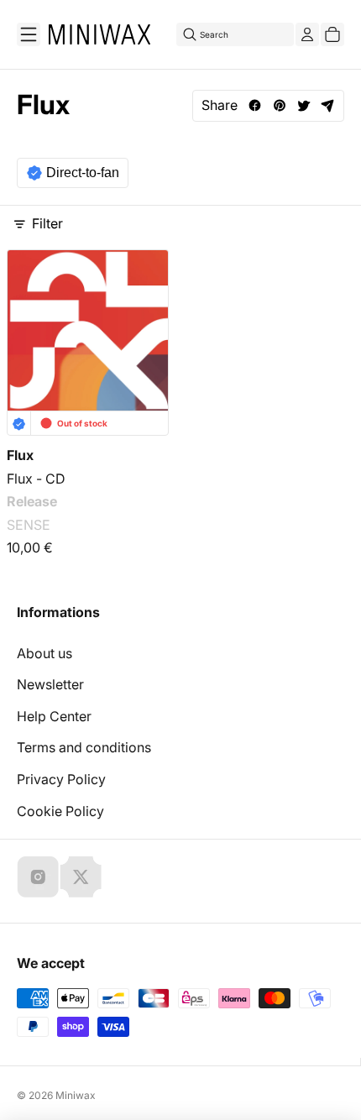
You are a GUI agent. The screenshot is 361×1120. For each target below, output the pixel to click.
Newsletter (50, 684)
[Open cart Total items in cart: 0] (332, 34)
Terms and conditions (84, 747)
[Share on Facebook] (255, 105)
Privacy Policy (61, 779)
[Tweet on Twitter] (303, 105)
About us (44, 653)
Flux (20, 455)
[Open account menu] (307, 34)
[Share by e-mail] (328, 105)
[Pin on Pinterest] (279, 105)
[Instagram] (38, 877)
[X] (81, 877)
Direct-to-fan (82, 172)
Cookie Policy (60, 811)
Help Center (54, 716)
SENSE (28, 524)
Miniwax (75, 1095)
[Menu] (28, 34)
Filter (47, 223)
